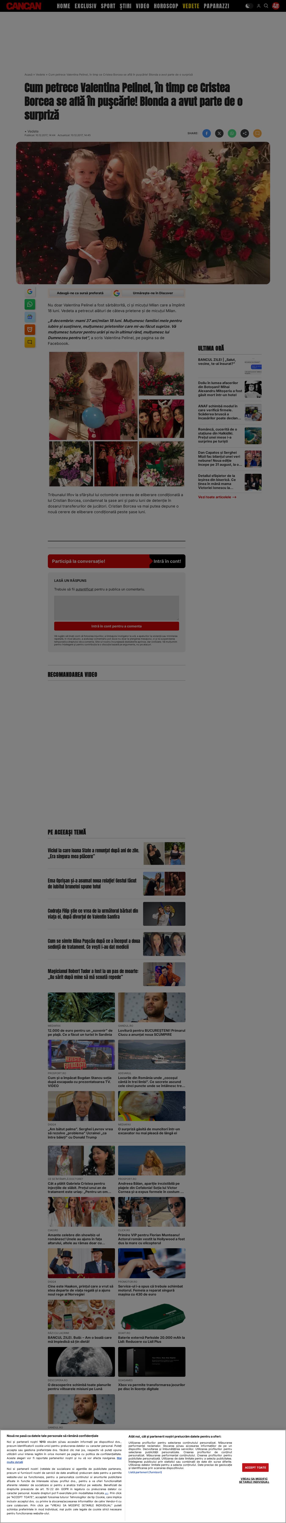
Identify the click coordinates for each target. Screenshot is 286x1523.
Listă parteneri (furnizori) (145, 1472)
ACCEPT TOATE (255, 1467)
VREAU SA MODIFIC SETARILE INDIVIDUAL (254, 1480)
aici (106, 1493)
